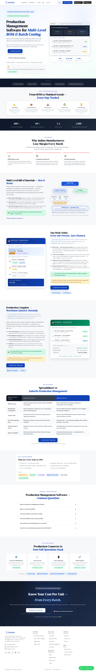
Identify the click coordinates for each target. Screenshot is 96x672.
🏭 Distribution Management (57, 573)
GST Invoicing (37, 560)
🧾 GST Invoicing (31, 573)
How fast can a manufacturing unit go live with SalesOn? (48, 528)
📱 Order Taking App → (13, 370)
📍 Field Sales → (67, 292)
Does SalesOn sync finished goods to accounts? (48, 523)
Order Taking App (58, 560)
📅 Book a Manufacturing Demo (17, 58)
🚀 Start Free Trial (15, 51)
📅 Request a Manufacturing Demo (63, 611)
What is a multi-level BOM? (48, 509)
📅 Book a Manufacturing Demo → (15, 218)
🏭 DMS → (23, 370)
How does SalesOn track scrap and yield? (48, 519)
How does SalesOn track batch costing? (48, 514)
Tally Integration (79, 560)
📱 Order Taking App (42, 573)
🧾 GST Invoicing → (56, 292)
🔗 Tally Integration (71, 573)
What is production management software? (48, 504)
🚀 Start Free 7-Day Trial (59, 287)
